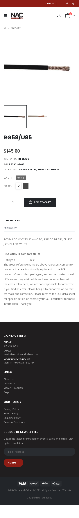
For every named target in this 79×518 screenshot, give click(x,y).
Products (43, 169)
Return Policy (11, 413)
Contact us (10, 383)
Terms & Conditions (15, 422)
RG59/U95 (18, 137)
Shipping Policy (12, 417)
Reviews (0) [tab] (10, 227)
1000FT (20, 177)
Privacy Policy (11, 409)
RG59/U (55, 169)
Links (48, 3)
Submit (13, 462)
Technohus (46, 497)
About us (9, 379)
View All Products (13, 387)
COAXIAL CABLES (27, 169)
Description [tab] (12, 220)
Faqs (6, 392)
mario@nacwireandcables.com (21, 354)
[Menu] (5, 15)
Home (5, 28)
